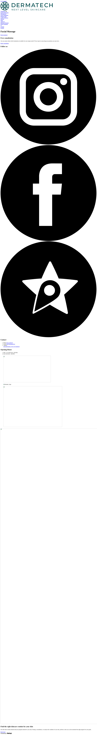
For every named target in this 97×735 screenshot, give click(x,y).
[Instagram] (48, 144)
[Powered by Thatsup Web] (6, 733)
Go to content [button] (4, 1)
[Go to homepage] (27, 10)
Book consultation (5, 43)
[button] (6, 11)
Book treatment (4, 35)
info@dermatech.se (10, 344)
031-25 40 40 (10, 342)
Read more (3, 732)
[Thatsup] (48, 336)
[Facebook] (48, 240)
